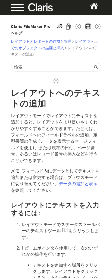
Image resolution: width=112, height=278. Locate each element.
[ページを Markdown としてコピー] (68, 26)
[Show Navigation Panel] (15, 7)
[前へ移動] (78, 26)
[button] (96, 67)
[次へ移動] (97, 26)
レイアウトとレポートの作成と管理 (41, 41)
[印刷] (88, 26)
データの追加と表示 (78, 183)
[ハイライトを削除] (60, 26)
